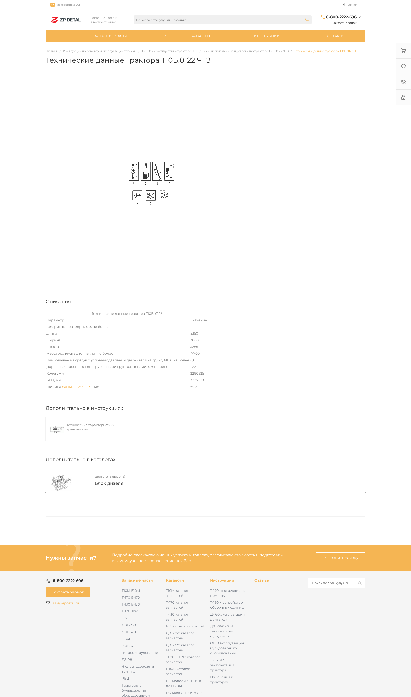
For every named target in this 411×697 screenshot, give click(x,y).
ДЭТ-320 (129, 632)
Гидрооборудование (140, 653)
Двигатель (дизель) (110, 476)
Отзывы (262, 580)
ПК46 (126, 639)
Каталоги (175, 580)
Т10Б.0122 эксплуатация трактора (222, 665)
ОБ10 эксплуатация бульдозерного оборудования (227, 648)
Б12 (124, 618)
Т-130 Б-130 (131, 604)
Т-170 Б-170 (131, 597)
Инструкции (222, 580)
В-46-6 (127, 646)
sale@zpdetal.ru (68, 4)
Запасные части (137, 580)
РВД (125, 678)
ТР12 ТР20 (130, 611)
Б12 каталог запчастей (185, 626)
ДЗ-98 (127, 659)
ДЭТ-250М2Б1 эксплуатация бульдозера (222, 631)
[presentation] (45, 492)
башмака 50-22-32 (77, 387)
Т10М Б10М (131, 590)
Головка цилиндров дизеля (126, 483)
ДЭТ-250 (129, 625)
